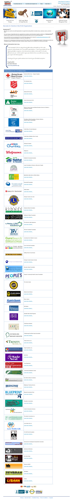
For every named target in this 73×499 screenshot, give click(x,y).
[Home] (7, 6)
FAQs (41, 3)
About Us (63, 1)
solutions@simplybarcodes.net (43, 37)
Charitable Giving (35, 497)
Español (59, 3)
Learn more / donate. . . (28, 76)
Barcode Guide (28, 497)
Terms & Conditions (44, 497)
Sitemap (21, 497)
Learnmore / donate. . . (28, 308)
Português (64, 3)
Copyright (51, 497)
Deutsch (68, 3)
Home (59, 1)
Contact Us (67, 1)
